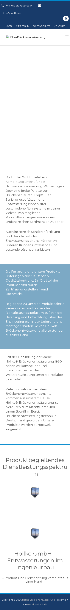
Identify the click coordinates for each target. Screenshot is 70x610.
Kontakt (59, 26)
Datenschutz (41, 26)
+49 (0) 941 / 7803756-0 (19, 5)
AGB (9, 26)
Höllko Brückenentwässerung (38, 599)
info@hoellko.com (13, 13)
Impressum (22, 26)
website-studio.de (37, 604)
